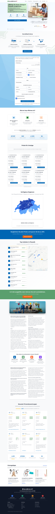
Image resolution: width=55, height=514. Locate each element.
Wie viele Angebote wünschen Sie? (27, 94)
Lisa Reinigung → (24, 429)
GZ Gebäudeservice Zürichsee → (12, 450)
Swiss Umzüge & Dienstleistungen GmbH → (14, 429)
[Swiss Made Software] (45, 26)
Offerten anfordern (27, 51)
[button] (42, 259)
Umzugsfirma (30, 1)
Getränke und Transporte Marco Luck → (40, 429)
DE (46, 1)
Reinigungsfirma (36, 1)
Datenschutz (23, 507)
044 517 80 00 (10, 503)
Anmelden (43, 1)
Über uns (22, 503)
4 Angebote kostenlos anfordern (27, 101)
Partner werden (37, 503)
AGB (22, 508)
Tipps (26, 1)
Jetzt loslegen (17, 20)
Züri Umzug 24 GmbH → (39, 450)
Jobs (40, 1)
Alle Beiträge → (45, 465)
